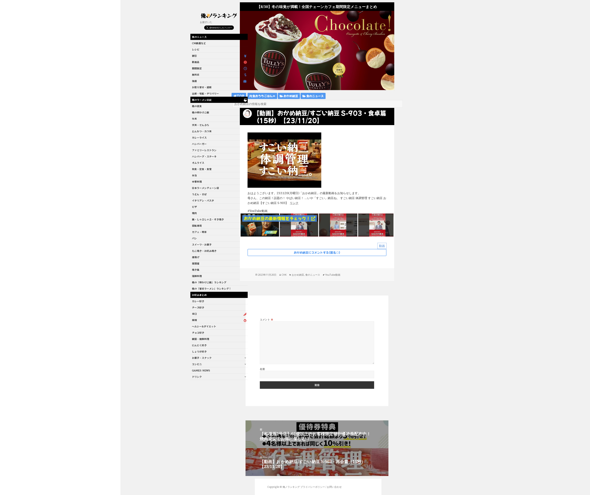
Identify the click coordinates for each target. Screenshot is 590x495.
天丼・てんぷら (200, 125)
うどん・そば (199, 194)
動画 (382, 246)
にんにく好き (199, 345)
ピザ (194, 207)
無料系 (195, 74)
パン (194, 238)
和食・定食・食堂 (202, 169)
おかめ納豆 (290, 96)
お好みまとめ (199, 295)
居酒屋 (195, 263)
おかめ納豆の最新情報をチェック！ (277, 218)
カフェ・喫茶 (199, 232)
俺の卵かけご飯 (200, 112)
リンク (294, 203)
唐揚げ (195, 257)
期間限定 (197, 68)
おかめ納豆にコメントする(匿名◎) (317, 252)
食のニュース (199, 37)
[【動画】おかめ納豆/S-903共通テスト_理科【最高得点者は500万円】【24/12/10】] (338, 225)
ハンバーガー (199, 144)
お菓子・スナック (202, 358)
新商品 (195, 62)
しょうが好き (199, 351)
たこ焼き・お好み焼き (204, 251)
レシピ (195, 49)
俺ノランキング (291, 487)
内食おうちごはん (261, 96)
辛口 (194, 314)
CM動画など (199, 43)
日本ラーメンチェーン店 (205, 188)
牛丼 (194, 118)
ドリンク (197, 377)
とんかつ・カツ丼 (202, 131)
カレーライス (199, 137)
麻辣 (194, 320)
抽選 (194, 81)
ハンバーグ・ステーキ (204, 156)
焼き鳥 (195, 270)
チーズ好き (198, 307)
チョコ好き (198, 332)
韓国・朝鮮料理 (200, 339)
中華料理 (197, 181)
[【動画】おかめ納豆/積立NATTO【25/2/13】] (260, 225)
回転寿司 (197, 225)
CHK (284, 274)
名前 (262, 369)
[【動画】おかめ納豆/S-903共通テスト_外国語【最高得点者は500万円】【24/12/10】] (299, 225)
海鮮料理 (197, 276)
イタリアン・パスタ (203, 200)
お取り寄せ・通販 (202, 87)
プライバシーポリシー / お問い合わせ (321, 487)
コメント (266, 319)
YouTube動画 (332, 274)
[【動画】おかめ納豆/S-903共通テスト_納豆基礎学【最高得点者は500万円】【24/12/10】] (377, 225)
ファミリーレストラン (204, 150)
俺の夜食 (197, 106)
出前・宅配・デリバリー (205, 93)
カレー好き (198, 301)
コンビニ (197, 364)
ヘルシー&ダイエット (204, 326)
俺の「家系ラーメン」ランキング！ (211, 288)
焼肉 (194, 213)
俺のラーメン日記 (202, 100)
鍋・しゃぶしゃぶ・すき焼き (208, 219)
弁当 (194, 175)
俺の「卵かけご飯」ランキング (209, 282)
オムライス (198, 163)
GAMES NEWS (201, 370)
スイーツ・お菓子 (202, 244)
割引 (194, 56)
